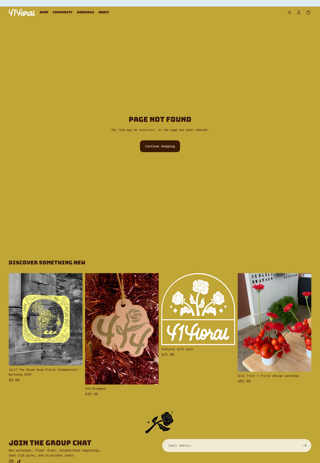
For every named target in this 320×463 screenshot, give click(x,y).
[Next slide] (76, 319)
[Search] (289, 12)
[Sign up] (304, 445)
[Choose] (76, 359)
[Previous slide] (15, 319)
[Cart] (308, 12)
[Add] (152, 378)
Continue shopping (160, 146)
